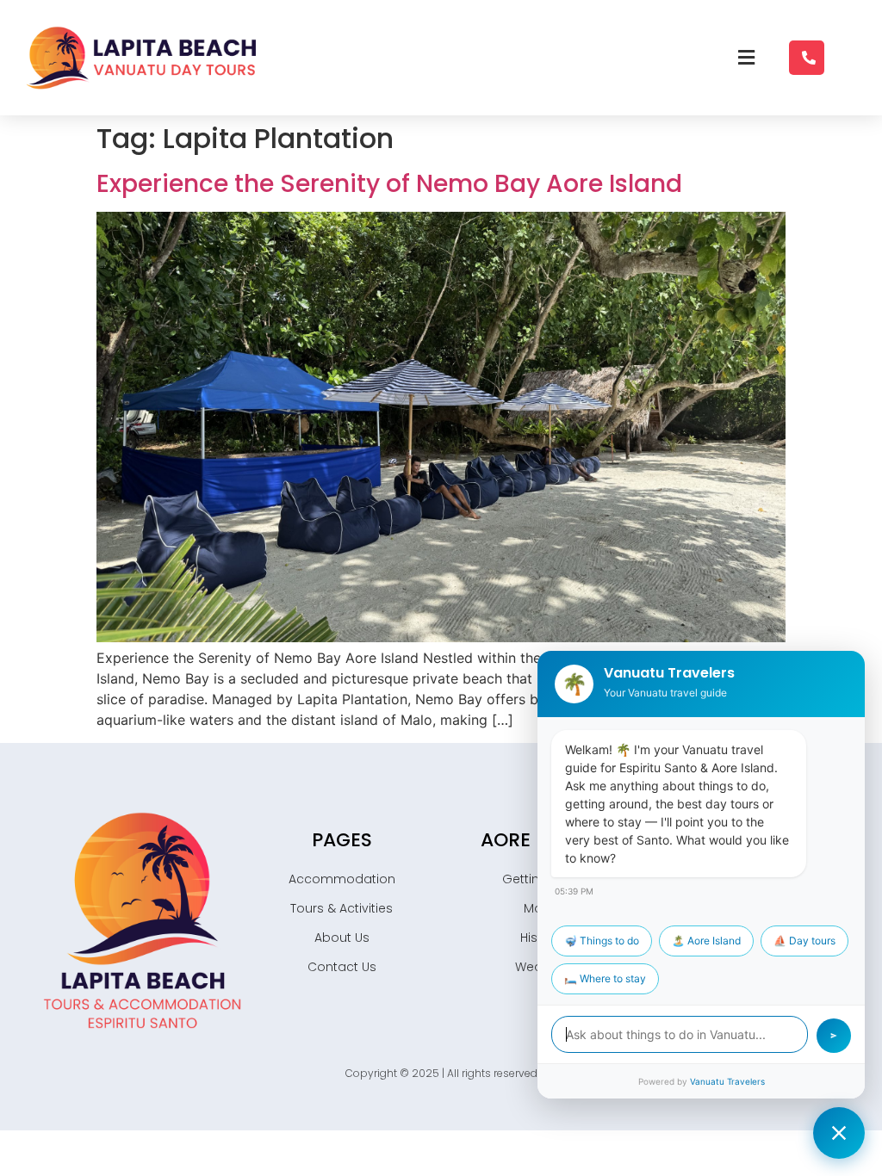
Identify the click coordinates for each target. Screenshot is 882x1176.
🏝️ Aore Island (706, 940)
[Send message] (834, 1035)
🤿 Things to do (601, 940)
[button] (746, 57)
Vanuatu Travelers (727, 1081)
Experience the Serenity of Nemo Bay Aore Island (389, 184)
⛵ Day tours (804, 940)
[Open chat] (839, 1133)
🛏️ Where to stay (605, 978)
